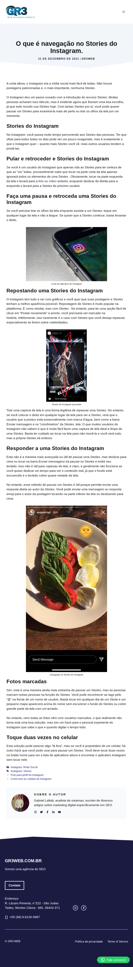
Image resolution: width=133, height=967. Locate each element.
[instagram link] (75, 907)
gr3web (88, 58)
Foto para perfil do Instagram (27, 774)
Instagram (16, 767)
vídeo (53, 181)
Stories (27, 771)
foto (41, 181)
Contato (14, 885)
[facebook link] (83, 907)
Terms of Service (118, 941)
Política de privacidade (89, 941)
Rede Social (30, 767)
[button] (113, 960)
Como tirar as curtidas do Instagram (31, 778)
